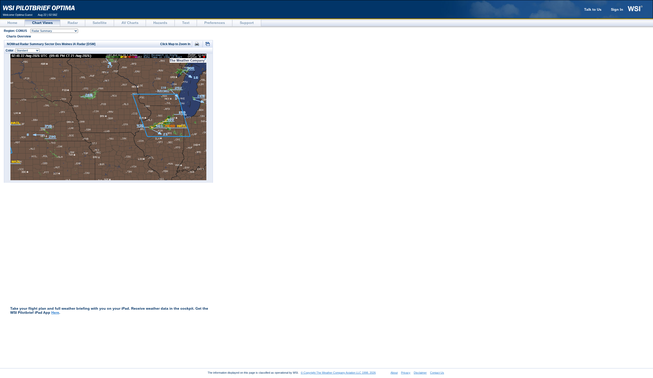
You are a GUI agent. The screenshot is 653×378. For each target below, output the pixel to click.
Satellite (100, 23)
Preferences (214, 23)
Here (55, 312)
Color (10, 50)
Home (12, 23)
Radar (73, 23)
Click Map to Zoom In (175, 44)
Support (247, 23)
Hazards (160, 23)
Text (186, 23)
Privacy (405, 372)
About (394, 372)
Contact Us (437, 372)
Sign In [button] (617, 9)
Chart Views (42, 23)
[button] (197, 44)
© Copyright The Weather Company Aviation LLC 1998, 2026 (338, 372)
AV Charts (130, 23)
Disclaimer (420, 372)
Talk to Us (592, 9)
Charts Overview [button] (18, 36)
